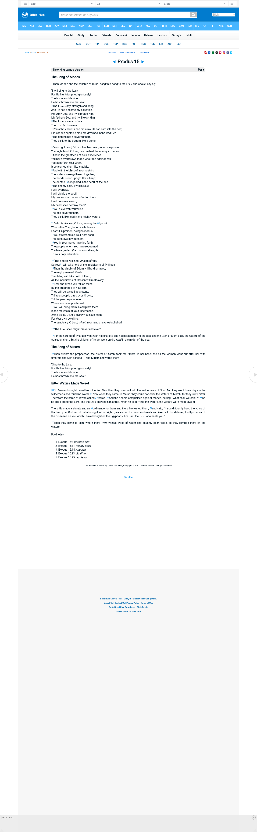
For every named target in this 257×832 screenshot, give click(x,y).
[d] (96, 397)
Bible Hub (128, 477)
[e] (92, 408)
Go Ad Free (7, 817)
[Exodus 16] (252, 382)
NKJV (33, 52)
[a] (67, 182)
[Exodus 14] (4, 382)
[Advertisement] (128, 551)
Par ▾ (201, 69)
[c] (61, 264)
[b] (98, 223)
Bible (27, 52)
